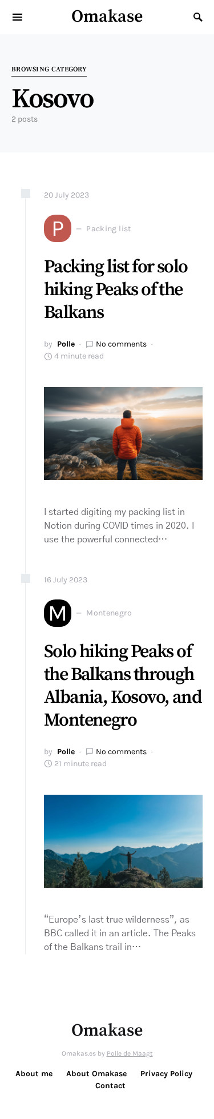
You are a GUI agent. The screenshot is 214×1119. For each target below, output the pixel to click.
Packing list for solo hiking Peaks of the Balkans (115, 290)
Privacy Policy (166, 1073)
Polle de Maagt (130, 1053)
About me (34, 1073)
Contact (110, 1085)
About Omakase (96, 1073)
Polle (66, 344)
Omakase (107, 16)
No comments (121, 344)
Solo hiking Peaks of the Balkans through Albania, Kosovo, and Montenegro (122, 686)
